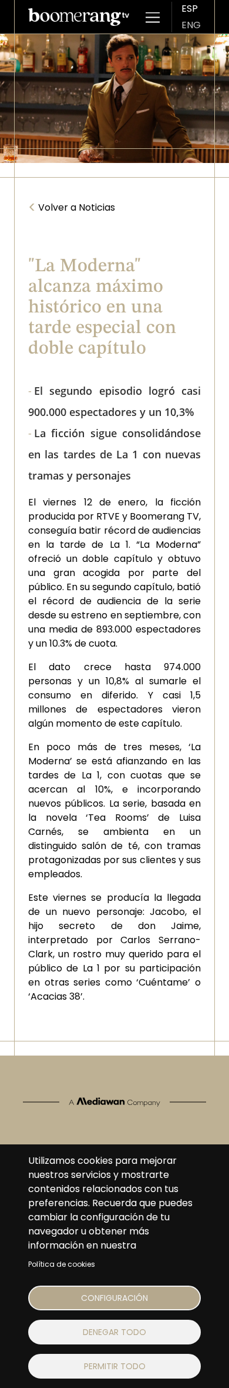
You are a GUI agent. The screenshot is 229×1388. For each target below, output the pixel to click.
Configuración (114, 1298)
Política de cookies (61, 1264)
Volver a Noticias (71, 208)
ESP (189, 8)
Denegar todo (114, 1332)
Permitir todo (115, 1366)
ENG (191, 25)
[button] (153, 17)
